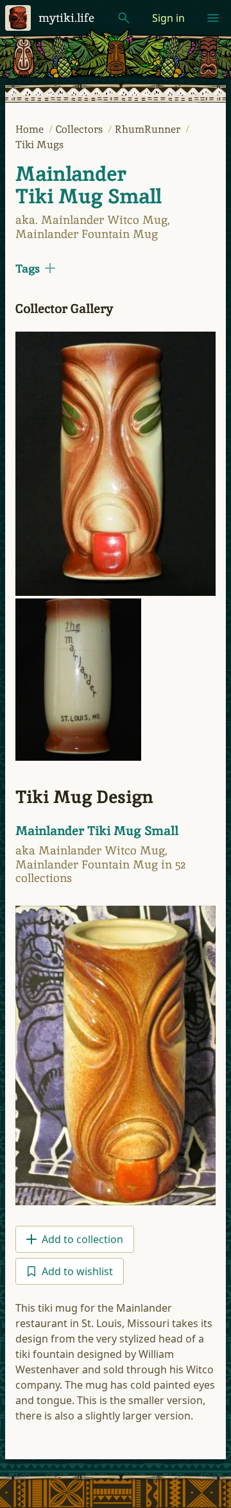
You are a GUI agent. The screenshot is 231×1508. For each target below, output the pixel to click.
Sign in (168, 18)
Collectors (80, 129)
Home (30, 129)
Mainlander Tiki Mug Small (88, 185)
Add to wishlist (77, 1271)
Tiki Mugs (39, 144)
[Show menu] (213, 18)
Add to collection (82, 1239)
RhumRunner (149, 129)
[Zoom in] (115, 464)
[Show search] (124, 18)
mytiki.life (66, 17)
